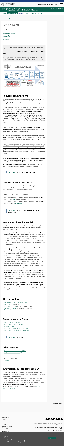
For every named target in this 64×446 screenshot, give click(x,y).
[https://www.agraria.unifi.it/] (11, 4)
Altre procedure (6, 36)
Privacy (3, 423)
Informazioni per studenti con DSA (10, 41)
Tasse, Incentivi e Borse (8, 38)
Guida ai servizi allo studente (12, 353)
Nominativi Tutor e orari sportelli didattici (15, 351)
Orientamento (6, 39)
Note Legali (4, 424)
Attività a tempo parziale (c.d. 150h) (14, 324)
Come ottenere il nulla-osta (9, 33)
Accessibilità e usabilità (7, 426)
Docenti (28, 13)
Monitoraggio (5, 428)
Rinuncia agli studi (9, 310)
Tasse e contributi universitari (12, 322)
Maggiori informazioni (24, 442)
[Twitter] (47, 419)
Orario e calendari (37, 13)
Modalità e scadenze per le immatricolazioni (16, 302)
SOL (14, 199)
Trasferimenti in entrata (10, 306)
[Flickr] (61, 419)
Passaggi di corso (9, 304)
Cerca (53, 8)
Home (4, 13)
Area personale (5, 431)
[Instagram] (57, 419)
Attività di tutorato (9, 326)
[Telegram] (59, 419)
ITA (59, 8)
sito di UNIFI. (12, 388)
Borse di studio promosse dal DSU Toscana (16, 328)
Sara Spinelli (6, 360)
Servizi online (59, 1)
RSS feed (4, 419)
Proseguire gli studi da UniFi (9, 35)
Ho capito (52, 438)
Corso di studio (12, 13)
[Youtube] (49, 419)
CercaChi (51, 1)
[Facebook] (51, 419)
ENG (61, 8)
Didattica (21, 13)
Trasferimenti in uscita (10, 308)
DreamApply (18, 203)
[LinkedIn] (54, 419)
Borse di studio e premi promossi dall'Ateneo (16, 330)
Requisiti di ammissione (8, 32)
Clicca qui (11, 210)
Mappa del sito (5, 417)
